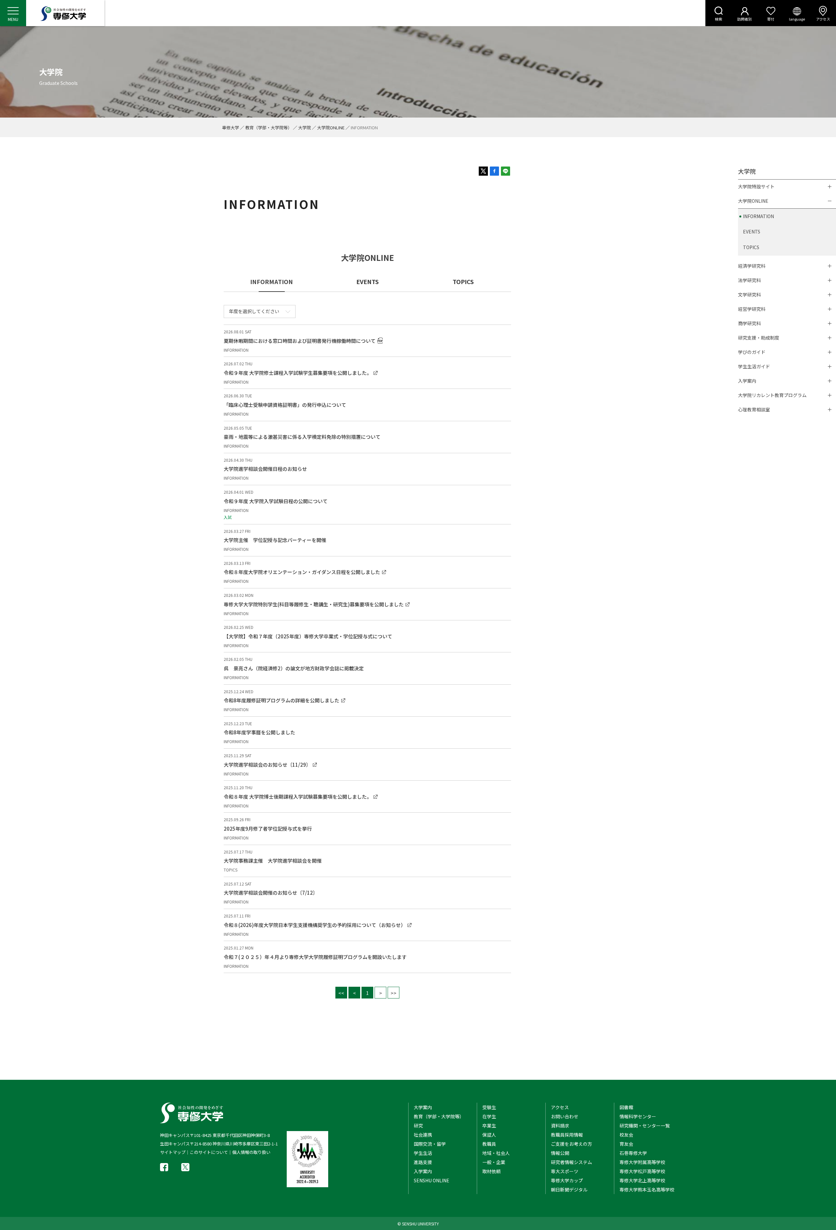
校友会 (626, 1134)
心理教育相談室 (754, 409)
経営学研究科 (751, 309)
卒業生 (489, 1125)
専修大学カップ (567, 1180)
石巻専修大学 (633, 1153)
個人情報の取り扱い (251, 1152)
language (797, 19)
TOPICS (463, 281)
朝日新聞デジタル (569, 1189)
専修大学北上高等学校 (642, 1180)
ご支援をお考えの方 (571, 1144)
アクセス (823, 19)
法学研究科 (749, 280)
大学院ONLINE (331, 127)
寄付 (770, 19)
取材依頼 (491, 1171)
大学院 (304, 127)
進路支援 (423, 1162)
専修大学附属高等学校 (642, 1162)
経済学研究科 (751, 266)
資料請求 (560, 1125)
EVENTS (367, 281)
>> (393, 992)
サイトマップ (172, 1152)
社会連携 (423, 1134)
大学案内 (423, 1107)
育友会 (626, 1144)
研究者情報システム (571, 1162)
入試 (228, 517)
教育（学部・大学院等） (268, 127)
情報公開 (560, 1153)
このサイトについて (209, 1152)
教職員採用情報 (567, 1134)
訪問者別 (744, 19)
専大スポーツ (564, 1171)
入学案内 (747, 380)
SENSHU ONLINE (431, 1180)
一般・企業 (493, 1162)
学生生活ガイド (754, 366)
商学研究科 (749, 323)
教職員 (489, 1144)
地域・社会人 (496, 1153)
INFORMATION (758, 216)
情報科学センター (637, 1116)
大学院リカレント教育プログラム (772, 395)
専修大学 (230, 127)
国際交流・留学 (430, 1144)
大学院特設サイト (756, 186)
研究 (418, 1125)
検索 (718, 19)
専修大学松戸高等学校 (642, 1171)
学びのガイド (751, 352)
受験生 (489, 1107)
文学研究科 (749, 294)
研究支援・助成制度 (758, 337)
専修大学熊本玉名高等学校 (646, 1189)
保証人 (489, 1134)
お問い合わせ (564, 1116)
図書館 (626, 1107)
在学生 (489, 1116)
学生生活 (423, 1153)
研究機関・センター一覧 (644, 1125)
